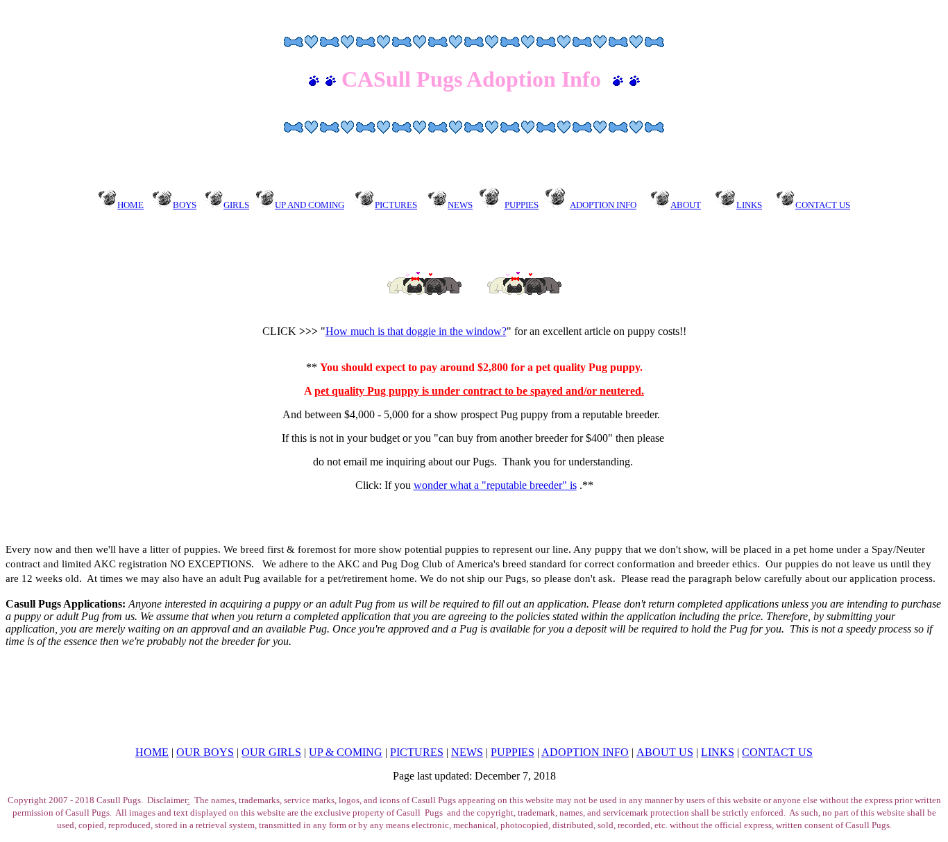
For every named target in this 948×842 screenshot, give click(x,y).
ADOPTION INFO (603, 205)
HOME (152, 752)
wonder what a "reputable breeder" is (495, 485)
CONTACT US (777, 752)
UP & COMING (345, 752)
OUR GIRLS (271, 752)
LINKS (717, 752)
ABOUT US (664, 752)
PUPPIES (522, 205)
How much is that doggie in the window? (416, 331)
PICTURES (416, 752)
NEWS (467, 752)
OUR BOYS (205, 752)
